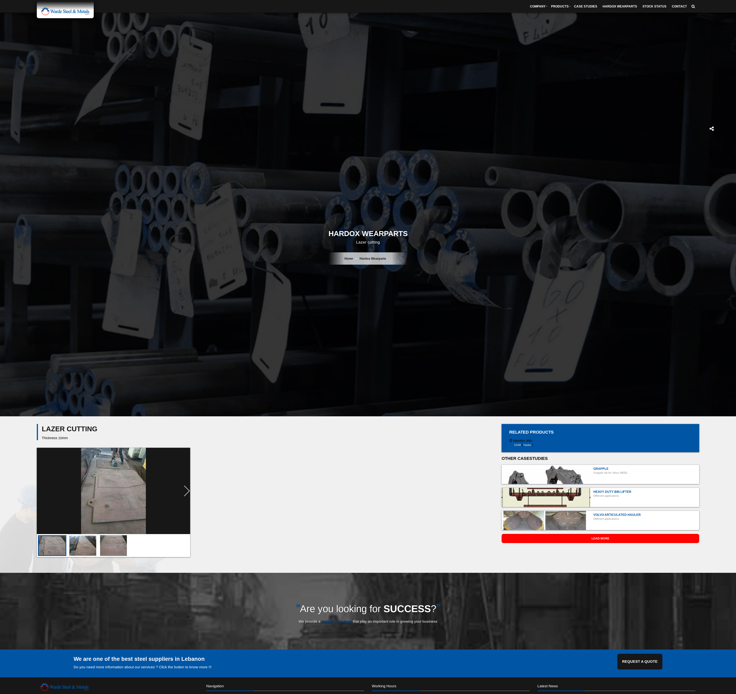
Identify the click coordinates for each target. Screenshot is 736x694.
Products (560, 6)
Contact (679, 6)
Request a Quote (640, 661)
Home (348, 258)
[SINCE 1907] (65, 9)
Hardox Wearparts (620, 6)
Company (538, 6)
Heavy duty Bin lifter (612, 492)
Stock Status (654, 6)
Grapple (601, 469)
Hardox (527, 444)
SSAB (517, 444)
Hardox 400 (522, 440)
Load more (600, 538)
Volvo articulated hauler (617, 515)
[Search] (694, 6)
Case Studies (585, 6)
